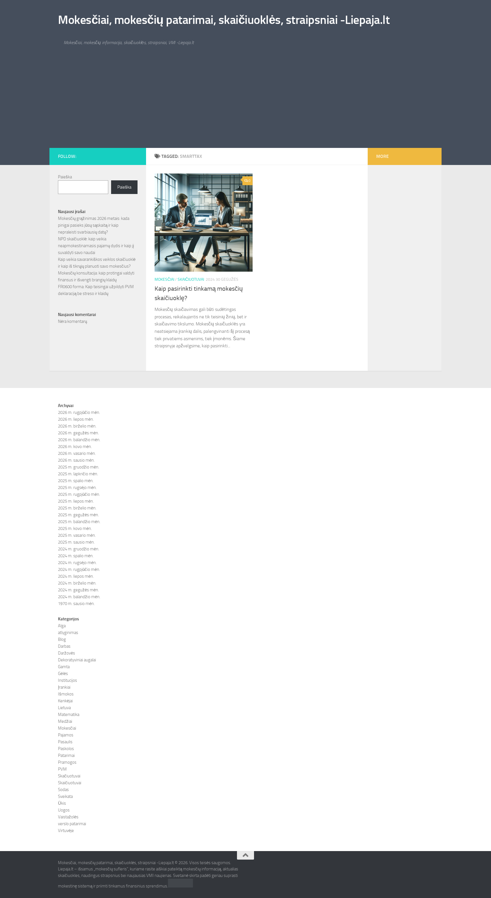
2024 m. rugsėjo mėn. (77, 562)
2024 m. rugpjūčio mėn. (79, 569)
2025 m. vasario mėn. (77, 535)
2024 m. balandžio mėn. (79, 596)
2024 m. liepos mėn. (76, 576)
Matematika (68, 714)
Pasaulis (65, 741)
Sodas (63, 789)
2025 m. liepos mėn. (76, 501)
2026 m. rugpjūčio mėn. (79, 412)
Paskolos (66, 748)
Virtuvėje (66, 830)
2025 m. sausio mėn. (76, 542)
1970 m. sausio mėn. (76, 603)
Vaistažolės (68, 816)
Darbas (64, 646)
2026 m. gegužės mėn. (78, 432)
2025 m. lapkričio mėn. (78, 473)
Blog (62, 639)
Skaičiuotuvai (191, 279)
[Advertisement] (245, 105)
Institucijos (67, 680)
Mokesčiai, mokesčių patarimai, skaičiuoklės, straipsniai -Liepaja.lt (224, 20)
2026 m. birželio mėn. (77, 426)
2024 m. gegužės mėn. (78, 590)
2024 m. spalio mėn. (75, 555)
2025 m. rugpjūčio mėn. (79, 494)
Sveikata (65, 796)
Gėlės (63, 673)
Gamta (64, 666)
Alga (62, 625)
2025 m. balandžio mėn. (79, 521)
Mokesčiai (164, 279)
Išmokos (66, 694)
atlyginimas (68, 632)
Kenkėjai (65, 700)
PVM (62, 769)
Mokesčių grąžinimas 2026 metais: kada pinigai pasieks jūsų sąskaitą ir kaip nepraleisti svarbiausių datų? (93, 225)
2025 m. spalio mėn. (75, 480)
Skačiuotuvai (69, 776)
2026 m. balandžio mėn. (79, 439)
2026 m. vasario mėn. (77, 453)
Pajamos (65, 735)
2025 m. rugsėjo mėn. (77, 487)
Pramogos (67, 762)
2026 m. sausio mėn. (76, 460)
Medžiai (65, 721)
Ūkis (62, 803)
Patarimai (66, 755)
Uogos (64, 810)
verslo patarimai (72, 823)
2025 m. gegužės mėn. (78, 514)
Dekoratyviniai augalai (77, 659)
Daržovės (66, 653)
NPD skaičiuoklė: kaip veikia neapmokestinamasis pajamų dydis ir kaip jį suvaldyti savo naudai (96, 245)
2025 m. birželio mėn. (77, 508)
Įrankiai (64, 687)
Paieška (65, 176)
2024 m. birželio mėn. (77, 583)
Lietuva (64, 707)
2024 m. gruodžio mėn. (78, 549)
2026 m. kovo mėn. (75, 446)
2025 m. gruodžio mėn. (78, 467)
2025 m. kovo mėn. (75, 528)
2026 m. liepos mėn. (76, 419)
